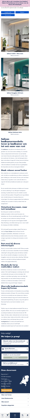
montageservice (5, 321)
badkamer (5, 149)
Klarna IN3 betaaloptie (15, 4)
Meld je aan (15, 357)
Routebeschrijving (6, 390)
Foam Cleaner (8, 231)
